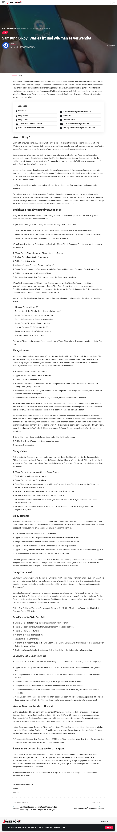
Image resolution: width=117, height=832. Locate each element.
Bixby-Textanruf (68, 120)
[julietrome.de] (14, 2)
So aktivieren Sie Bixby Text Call (30, 124)
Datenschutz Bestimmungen (54, 827)
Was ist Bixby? (23, 111)
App (5, 32)
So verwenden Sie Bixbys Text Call (76, 124)
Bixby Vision (67, 116)
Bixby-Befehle (23, 120)
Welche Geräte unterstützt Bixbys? (31, 128)
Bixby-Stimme (23, 116)
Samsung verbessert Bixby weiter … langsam (79, 128)
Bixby (23, 94)
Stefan (13, 44)
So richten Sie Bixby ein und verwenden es (77, 112)
